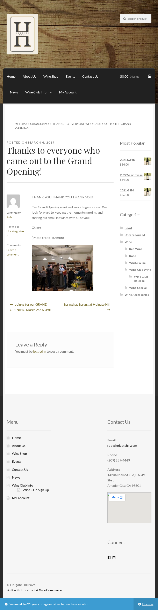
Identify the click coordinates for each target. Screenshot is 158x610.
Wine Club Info (35, 92)
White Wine (137, 263)
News (14, 92)
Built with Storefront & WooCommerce (34, 590)
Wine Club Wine (140, 269)
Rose (132, 256)
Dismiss (147, 604)
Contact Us (90, 76)
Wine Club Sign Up (36, 490)
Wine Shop (50, 76)
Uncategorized (39, 123)
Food (128, 228)
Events (70, 76)
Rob (9, 217)
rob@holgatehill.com (122, 445)
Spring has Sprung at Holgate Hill (87, 304)
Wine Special (138, 287)
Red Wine (135, 249)
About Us (29, 76)
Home (11, 76)
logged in (39, 351)
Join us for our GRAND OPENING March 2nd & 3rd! (30, 307)
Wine (128, 242)
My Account (68, 92)
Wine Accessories (137, 294)
